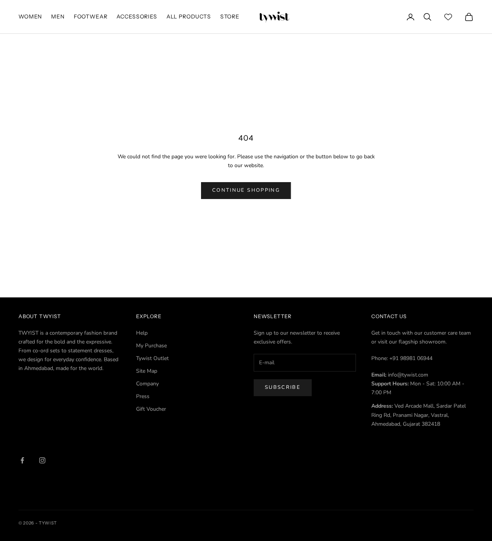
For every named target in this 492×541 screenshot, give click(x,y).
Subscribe (283, 387)
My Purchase (151, 345)
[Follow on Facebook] (22, 460)
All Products (188, 16)
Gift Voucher (151, 409)
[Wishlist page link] (448, 17)
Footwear (91, 16)
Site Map (146, 371)
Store (229, 16)
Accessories (136, 16)
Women (30, 16)
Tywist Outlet (152, 358)
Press (143, 396)
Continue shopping (246, 190)
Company (147, 383)
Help (142, 333)
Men (58, 16)
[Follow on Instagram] (42, 460)
